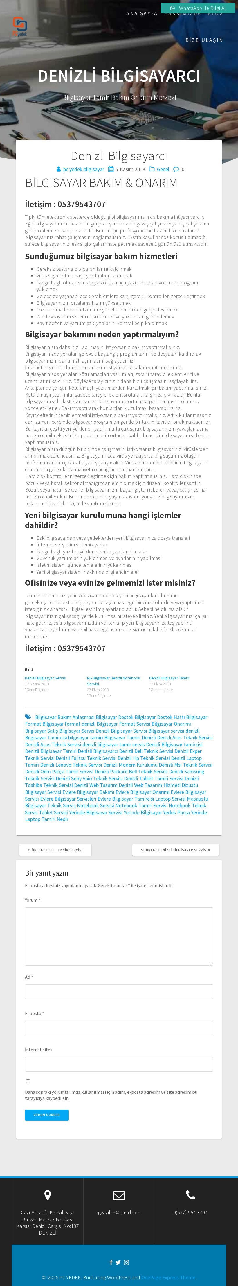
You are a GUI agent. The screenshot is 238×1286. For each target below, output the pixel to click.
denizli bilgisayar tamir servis (113, 744)
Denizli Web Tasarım (96, 785)
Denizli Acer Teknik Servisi (185, 737)
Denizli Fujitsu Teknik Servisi (86, 758)
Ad (29, 977)
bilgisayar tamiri (85, 737)
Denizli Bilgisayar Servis (45, 678)
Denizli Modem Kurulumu (130, 764)
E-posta (34, 1013)
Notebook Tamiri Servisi (141, 805)
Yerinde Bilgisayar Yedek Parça (157, 812)
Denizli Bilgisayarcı (98, 751)
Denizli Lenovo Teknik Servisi (71, 764)
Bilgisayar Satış (41, 730)
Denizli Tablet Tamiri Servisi (153, 778)
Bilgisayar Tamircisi (46, 737)
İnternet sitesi (39, 1049)
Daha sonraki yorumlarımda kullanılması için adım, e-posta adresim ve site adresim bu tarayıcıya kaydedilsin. (111, 1095)
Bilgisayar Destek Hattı (160, 717)
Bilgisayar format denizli (68, 723)
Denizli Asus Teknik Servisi (53, 744)
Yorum (32, 900)
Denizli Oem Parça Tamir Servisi (59, 771)
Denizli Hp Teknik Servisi (144, 758)
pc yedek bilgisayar (83, 169)
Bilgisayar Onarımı (171, 723)
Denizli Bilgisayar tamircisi (174, 744)
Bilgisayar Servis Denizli (84, 730)
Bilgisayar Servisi (129, 730)
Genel (163, 169)
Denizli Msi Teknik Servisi (185, 764)
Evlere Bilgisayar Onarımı (143, 792)
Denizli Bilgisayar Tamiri (169, 678)
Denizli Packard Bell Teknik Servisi (131, 771)
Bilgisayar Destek (115, 717)
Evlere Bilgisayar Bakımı (88, 792)
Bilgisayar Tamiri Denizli (130, 737)
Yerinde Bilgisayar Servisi (95, 812)
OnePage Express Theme (168, 1277)
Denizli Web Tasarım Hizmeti (150, 785)
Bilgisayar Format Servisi (123, 723)
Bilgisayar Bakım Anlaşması (65, 717)
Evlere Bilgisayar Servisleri (68, 798)
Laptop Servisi (170, 798)
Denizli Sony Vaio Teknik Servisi (89, 778)
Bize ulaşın (204, 40)
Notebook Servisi (95, 805)
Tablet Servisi (53, 812)
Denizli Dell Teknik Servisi (146, 751)
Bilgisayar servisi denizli (173, 730)
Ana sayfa (142, 13)
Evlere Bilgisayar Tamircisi (126, 798)
